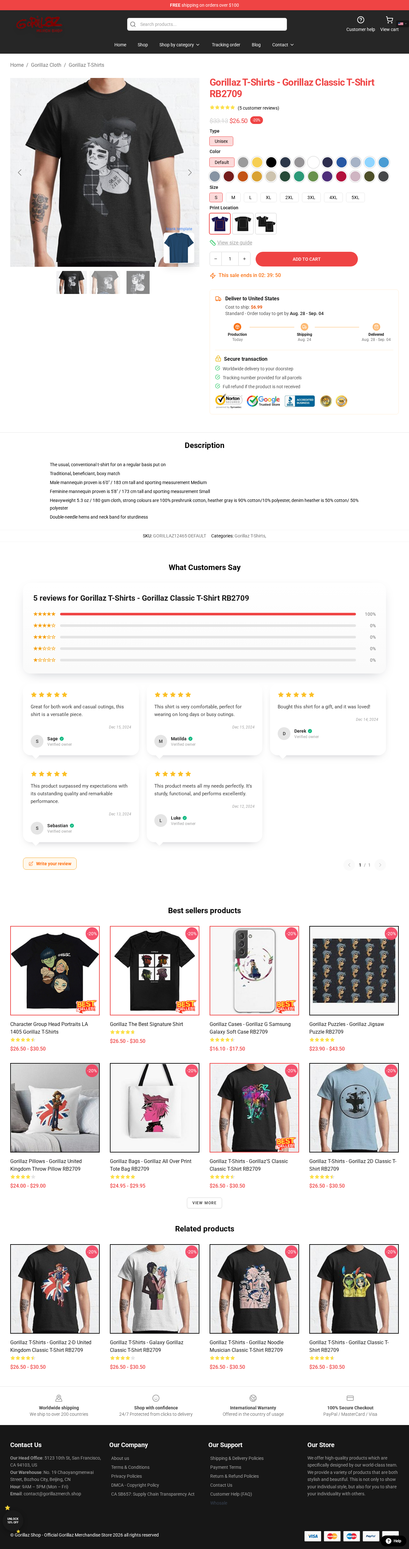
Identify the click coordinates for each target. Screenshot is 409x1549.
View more (204, 1203)
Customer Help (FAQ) (231, 1494)
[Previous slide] (20, 172)
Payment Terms (225, 1467)
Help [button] (397, 1541)
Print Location (224, 207)
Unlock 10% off (13, 1520)
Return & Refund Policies (234, 1476)
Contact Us (221, 1485)
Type (215, 131)
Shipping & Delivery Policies (237, 1458)
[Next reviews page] (380, 865)
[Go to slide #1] (71, 282)
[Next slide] (189, 172)
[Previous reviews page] (349, 865)
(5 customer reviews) (258, 108)
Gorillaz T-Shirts (86, 65)
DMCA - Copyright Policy (135, 1485)
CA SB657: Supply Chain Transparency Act (153, 1494)
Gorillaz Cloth (46, 65)
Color (215, 151)
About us (120, 1458)
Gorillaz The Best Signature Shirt (146, 1024)
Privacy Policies (126, 1476)
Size (214, 187)
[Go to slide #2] (104, 282)
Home (17, 65)
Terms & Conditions (130, 1467)
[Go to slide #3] (138, 282)
